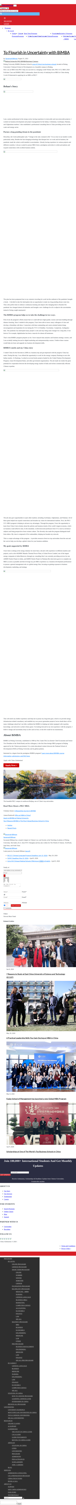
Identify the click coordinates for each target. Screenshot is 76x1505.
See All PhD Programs (24, 1360)
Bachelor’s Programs (65, 33)
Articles (11, 1443)
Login (6, 24)
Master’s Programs (20, 1322)
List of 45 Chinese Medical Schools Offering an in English (28, 861)
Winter (39, 36)
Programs (8, 28)
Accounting (21, 1308)
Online (30, 36)
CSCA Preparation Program (19, 1476)
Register (8, 21)
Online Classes (8, 1211)
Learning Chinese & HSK (21, 1399)
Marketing (20, 1302)
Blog (5, 1214)
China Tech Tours (15, 1478)
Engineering (21, 1333)
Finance (19, 1313)
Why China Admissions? (17, 1489)
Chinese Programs (19, 1267)
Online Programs (19, 1264)
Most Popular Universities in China (22, 1412)
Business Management (25, 1346)
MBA (17, 1324)
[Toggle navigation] (15, 6)
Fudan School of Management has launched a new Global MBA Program (36, 1099)
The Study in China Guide (22, 1432)
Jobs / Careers (17, 1465)
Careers (6, 1199)
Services (7, 1470)
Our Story (7, 1191)
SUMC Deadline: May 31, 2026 (17, 858)
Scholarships (17, 1462)
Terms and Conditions (68, 1246)
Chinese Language (23, 1297)
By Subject (12, 1363)
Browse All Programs (17, 1404)
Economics (20, 1311)
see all (28, 851)
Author (9, 825)
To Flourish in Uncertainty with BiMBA (36, 52)
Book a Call (13, 1481)
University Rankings (16, 1410)
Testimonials (8, 1196)
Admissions (16, 1456)
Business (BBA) (21, 1300)
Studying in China (15, 1393)
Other (18, 1341)
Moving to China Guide (21, 1440)
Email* (24, 897)
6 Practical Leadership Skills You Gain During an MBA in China (32, 1038)
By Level (11, 31)
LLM (17, 1338)
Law (17, 1316)
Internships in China (20, 1401)
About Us (7, 1484)
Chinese (49, 36)
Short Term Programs (30, 33)
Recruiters (7, 1229)
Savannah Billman (11, 58)
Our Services (8, 1194)
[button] (1, 14)
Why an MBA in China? (23, 815)
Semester (44, 36)
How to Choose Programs (22, 1396)
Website (24, 903)
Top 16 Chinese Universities (19, 1415)
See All (15, 1390)
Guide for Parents (19, 1437)
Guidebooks (13, 1429)
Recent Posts (11, 828)
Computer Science (23, 1305)
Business (19, 1327)
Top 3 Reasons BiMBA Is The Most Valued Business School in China (26, 821)
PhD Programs (17, 1344)
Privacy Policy (65, 1248)
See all (19, 1319)
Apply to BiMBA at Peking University (16, 818)
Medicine (19, 1335)
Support (6, 1217)
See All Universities (16, 1418)
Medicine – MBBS (22, 1291)
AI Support (12, 1426)
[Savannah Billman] (10, 834)
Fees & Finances (18, 1459)
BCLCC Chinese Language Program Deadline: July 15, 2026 (27, 855)
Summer (34, 36)
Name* (24, 892)
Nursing (71, 36)
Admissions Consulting (17, 1473)
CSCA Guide (16, 1434)
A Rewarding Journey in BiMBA (25, 811)
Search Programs (9, 1209)
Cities (14, 1448)
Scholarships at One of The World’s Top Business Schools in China (33, 1152)
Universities (7, 1226)
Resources (8, 1421)
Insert (19, 1504)
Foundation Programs (21, 1286)
